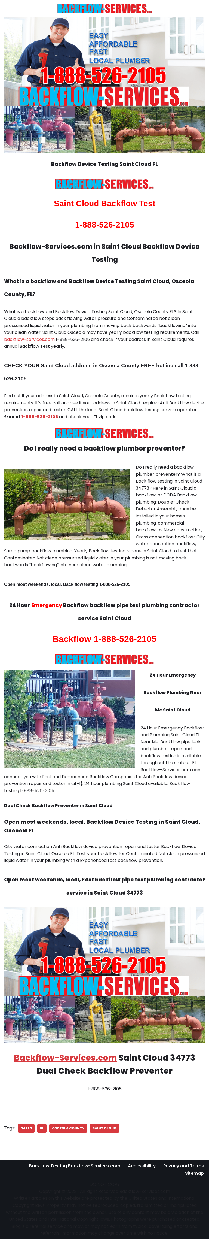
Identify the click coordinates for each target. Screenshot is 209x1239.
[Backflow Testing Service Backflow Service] (104, 8)
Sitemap (194, 1173)
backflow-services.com (29, 339)
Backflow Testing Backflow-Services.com (74, 1166)
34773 (26, 1128)
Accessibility (142, 1166)
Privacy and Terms (183, 1166)
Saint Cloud (104, 1128)
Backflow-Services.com (65, 1058)
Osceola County (68, 1128)
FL (42, 1128)
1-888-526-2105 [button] (39, 417)
